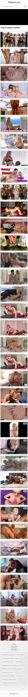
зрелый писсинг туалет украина (10, 665)
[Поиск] (25, 6)
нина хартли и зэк (21, 676)
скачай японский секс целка (9, 679)
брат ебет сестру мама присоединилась (12, 669)
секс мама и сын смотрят (8, 676)
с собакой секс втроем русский (10, 683)
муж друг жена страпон (8, 672)
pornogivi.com (14, 2)
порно (14, 644)
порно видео (14, 646)
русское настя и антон (7, 662)
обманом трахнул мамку (8, 655)
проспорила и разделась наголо (10, 658)
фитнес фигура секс (20, 662)
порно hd (14, 648)
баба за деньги (20, 655)
